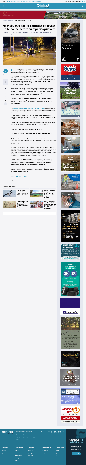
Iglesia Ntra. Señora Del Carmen (18, 1)
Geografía (58, 452)
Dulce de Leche (31, 450)
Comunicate (5, 447)
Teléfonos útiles (45, 450)
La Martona (30, 452)
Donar (75, 453)
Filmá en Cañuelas (31, 453)
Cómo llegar (17, 450)
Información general (8, 20)
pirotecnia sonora (13, 180)
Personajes (58, 458)
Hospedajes (17, 458)
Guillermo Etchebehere (32, 457)
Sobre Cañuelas (60, 447)
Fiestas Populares (18, 455)
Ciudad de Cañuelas (19, 452)
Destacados (31, 447)
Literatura (58, 455)
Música (57, 453)
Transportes (44, 452)
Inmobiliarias (44, 453)
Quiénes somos (5, 452)
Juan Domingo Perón (31, 1)
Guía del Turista (19, 447)
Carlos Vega (30, 455)
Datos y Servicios (46, 447)
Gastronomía (17, 457)
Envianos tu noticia (6, 453)
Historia (8, 1)
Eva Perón (38, 1)
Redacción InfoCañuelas (21, 176)
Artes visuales (58, 457)
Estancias (16, 460)
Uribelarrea (17, 453)
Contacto (4, 450)
